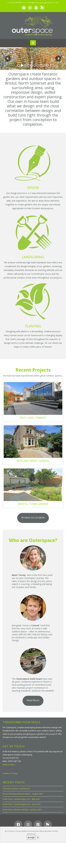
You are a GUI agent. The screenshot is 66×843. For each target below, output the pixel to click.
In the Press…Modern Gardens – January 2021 (22, 809)
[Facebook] (23, 7)
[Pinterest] (36, 7)
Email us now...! (9, 764)
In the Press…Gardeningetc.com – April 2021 (22, 804)
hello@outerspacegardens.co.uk (42, 2)
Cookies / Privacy (10, 773)
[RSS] (42, 7)
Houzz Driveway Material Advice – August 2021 (23, 793)
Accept (31, 837)
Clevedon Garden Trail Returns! (16, 788)
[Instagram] (29, 7)
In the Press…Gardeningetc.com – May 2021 (21, 799)
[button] (33, 42)
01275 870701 (16, 2)
